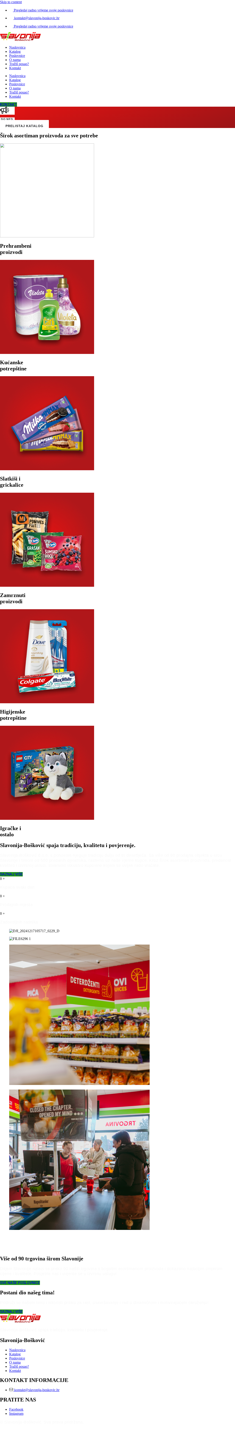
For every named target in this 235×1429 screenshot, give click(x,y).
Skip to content (11, 2)
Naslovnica (17, 47)
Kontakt (15, 68)
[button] (117, 1238)
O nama (15, 60)
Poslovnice (17, 56)
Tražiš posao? (19, 64)
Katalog (15, 51)
